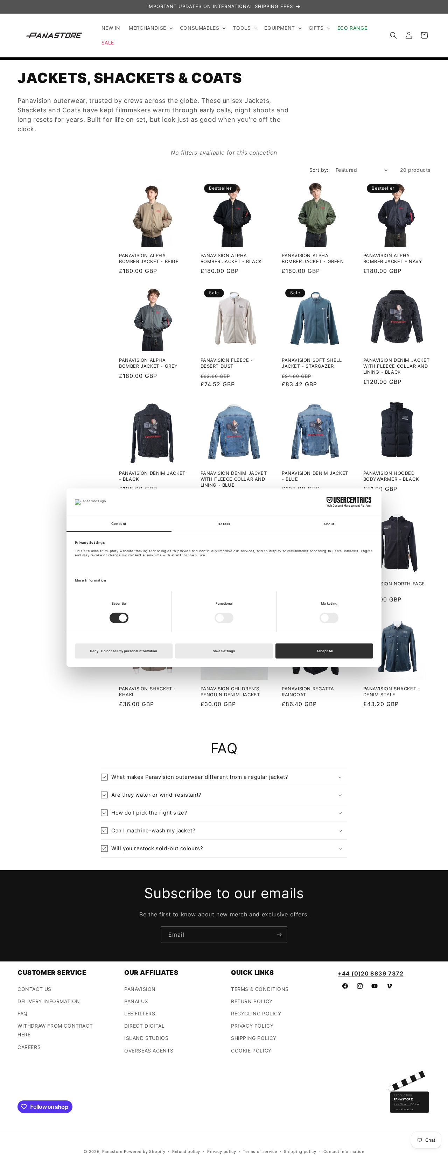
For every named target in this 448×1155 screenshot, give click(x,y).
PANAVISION (140, 989)
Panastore (112, 1151)
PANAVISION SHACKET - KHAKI (147, 691)
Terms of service (260, 1151)
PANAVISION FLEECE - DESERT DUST (227, 363)
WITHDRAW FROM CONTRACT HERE (55, 1030)
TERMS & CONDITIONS (260, 989)
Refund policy (186, 1151)
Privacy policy (221, 1151)
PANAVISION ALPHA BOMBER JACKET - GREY (148, 363)
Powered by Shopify (145, 1151)
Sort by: (319, 170)
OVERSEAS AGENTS (149, 1051)
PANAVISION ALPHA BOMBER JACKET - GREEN (313, 258)
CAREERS (29, 1047)
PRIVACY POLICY (252, 1026)
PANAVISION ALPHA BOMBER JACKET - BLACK (231, 258)
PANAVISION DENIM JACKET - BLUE (315, 476)
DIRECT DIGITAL (144, 1026)
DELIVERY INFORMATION (49, 1001)
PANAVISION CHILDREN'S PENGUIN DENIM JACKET (230, 691)
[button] (150, 28)
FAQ (23, 1013)
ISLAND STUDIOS (146, 1038)
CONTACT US (34, 989)
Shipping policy (300, 1151)
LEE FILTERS (139, 1013)
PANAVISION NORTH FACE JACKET (394, 586)
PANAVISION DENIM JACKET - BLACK (152, 476)
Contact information (343, 1151)
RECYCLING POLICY (256, 1013)
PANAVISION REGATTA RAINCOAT (308, 691)
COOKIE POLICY (251, 1051)
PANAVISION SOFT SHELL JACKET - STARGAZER (312, 363)
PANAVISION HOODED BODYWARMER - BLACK (391, 476)
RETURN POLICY (252, 1001)
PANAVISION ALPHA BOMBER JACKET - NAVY (392, 258)
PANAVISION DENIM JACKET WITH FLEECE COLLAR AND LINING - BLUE (234, 479)
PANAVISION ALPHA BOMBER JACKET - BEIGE (149, 258)
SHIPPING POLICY (253, 1038)
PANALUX (136, 1001)
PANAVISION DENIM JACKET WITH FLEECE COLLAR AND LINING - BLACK (396, 366)
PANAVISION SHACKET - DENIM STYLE (391, 691)
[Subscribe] (279, 935)
